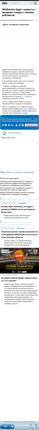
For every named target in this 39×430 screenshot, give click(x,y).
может (25, 109)
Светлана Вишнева (14, 133)
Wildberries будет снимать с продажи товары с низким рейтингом (18, 12)
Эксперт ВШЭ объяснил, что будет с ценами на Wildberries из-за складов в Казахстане (18, 209)
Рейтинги (19, 172)
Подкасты (31, 427)
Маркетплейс (28, 172)
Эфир (36, 427)
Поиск (31, 3)
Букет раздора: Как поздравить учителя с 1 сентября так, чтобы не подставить (16, 189)
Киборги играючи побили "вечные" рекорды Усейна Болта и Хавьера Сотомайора (17, 193)
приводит (28, 96)
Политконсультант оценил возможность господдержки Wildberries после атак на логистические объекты (19, 234)
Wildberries (9, 172)
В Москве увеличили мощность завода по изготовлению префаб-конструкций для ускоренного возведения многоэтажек (16, 183)
